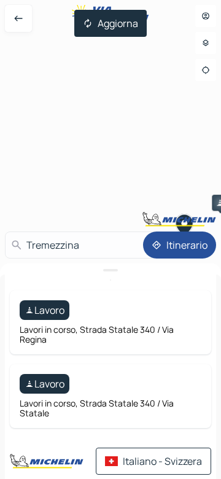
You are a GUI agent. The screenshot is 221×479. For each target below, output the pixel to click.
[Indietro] (18, 18)
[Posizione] (205, 70)
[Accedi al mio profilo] (205, 16)
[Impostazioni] (205, 43)
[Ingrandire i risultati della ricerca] (110, 270)
